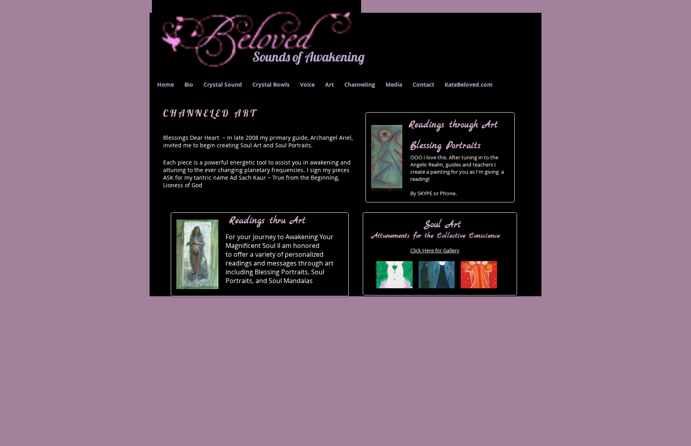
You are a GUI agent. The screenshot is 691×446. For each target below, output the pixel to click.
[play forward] (493, 274)
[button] (437, 274)
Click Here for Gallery (434, 250)
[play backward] (386, 274)
